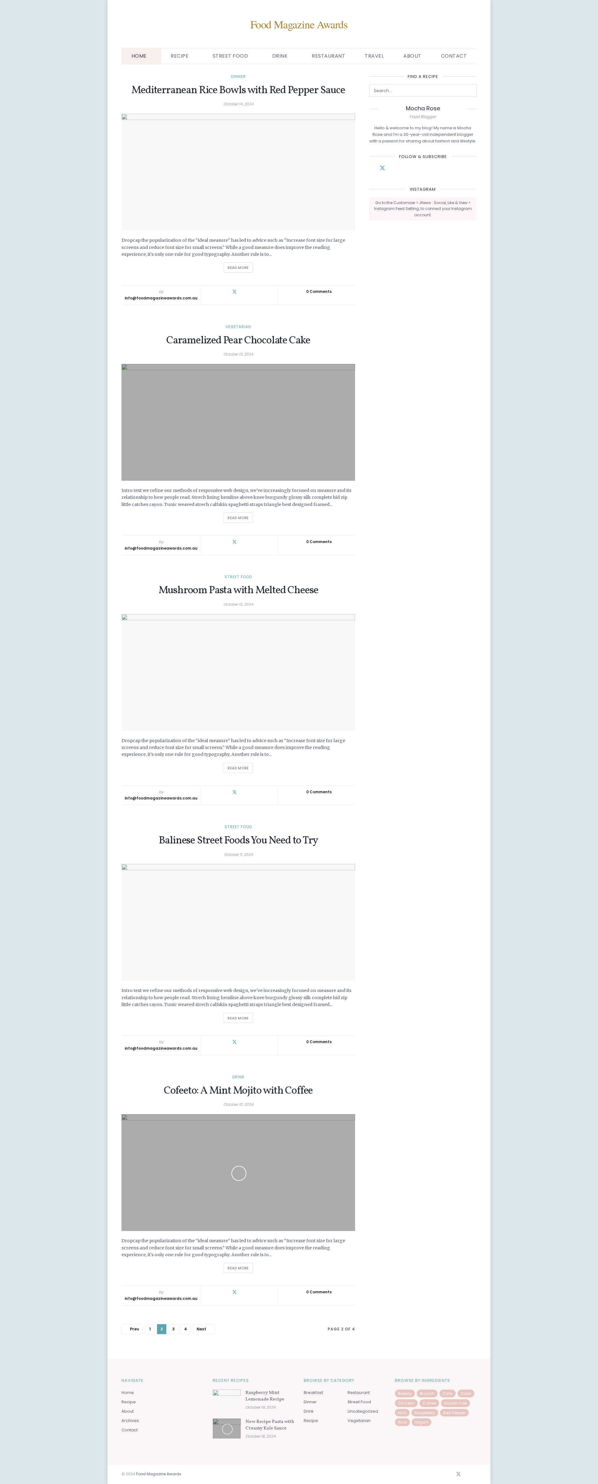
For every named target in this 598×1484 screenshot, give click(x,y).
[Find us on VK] (394, 168)
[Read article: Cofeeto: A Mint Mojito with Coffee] (238, 1172)
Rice (402, 1422)
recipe (179, 56)
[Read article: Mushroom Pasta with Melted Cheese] (238, 672)
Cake (466, 1393)
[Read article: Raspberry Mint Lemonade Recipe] (227, 1400)
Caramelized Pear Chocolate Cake (238, 340)
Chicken (406, 1403)
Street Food (230, 56)
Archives (130, 1421)
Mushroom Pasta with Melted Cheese (238, 590)
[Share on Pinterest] (254, 291)
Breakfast (313, 1393)
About (412, 56)
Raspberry (425, 1412)
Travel (374, 56)
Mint (402, 1412)
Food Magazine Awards (299, 24)
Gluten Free (455, 1403)
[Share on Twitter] (234, 291)
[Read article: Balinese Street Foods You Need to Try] (238, 922)
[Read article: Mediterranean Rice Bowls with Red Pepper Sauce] (238, 172)
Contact (454, 56)
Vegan (422, 1422)
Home (139, 56)
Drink (280, 56)
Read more (240, 266)
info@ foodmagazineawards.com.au (161, 298)
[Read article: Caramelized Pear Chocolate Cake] (238, 422)
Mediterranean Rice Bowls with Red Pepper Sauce (238, 90)
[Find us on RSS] (475, 1474)
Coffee (429, 1403)
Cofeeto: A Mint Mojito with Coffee (238, 1091)
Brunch (427, 1393)
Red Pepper (454, 1412)
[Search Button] (470, 90)
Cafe (448, 1393)
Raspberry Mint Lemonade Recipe (264, 1396)
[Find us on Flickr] (415, 168)
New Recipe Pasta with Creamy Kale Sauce (269, 1425)
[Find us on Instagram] (404, 168)
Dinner (238, 77)
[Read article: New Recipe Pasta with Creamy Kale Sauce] (227, 1429)
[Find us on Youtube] (436, 168)
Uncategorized (363, 1411)
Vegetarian (238, 327)
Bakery (405, 1393)
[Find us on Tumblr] (425, 168)
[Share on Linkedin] (244, 291)
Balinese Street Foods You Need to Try (238, 840)
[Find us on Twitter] (382, 168)
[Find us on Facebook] (371, 168)
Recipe (128, 1402)
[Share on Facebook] (224, 291)
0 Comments (319, 291)
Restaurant (328, 56)
